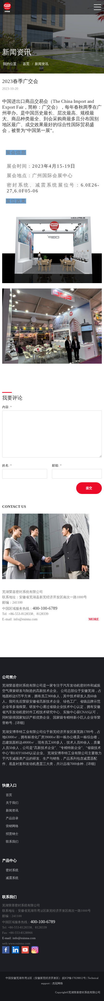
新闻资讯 (41, 64)
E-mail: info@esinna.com (19, 619)
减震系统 (12, 878)
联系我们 (12, 841)
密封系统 (12, 870)
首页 (26, 64)
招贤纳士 (12, 834)
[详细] (19, 723)
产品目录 (12, 818)
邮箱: (57, 465)
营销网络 (12, 826)
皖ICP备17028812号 (74, 977)
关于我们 (12, 802)
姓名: (7, 465)
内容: (7, 407)
